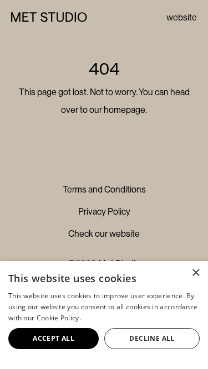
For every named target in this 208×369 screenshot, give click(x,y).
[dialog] (104, 315)
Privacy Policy (104, 211)
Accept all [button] (53, 338)
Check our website (104, 233)
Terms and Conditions (104, 189)
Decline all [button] (151, 338)
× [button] (195, 273)
